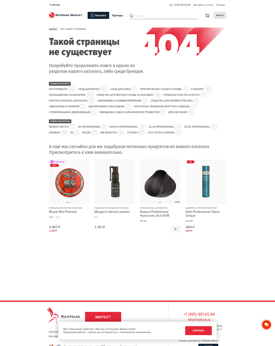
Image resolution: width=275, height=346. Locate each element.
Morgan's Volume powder (112, 212)
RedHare (67, 317)
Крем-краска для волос (154, 208)
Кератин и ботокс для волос (71, 100)
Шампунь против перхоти (201, 208)
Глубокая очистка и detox (183, 95)
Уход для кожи (122, 89)
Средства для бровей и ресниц (174, 100)
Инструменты (61, 89)
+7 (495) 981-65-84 (199, 315)
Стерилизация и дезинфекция (71, 112)
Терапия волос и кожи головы (163, 89)
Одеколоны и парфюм (66, 106)
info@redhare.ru (199, 319)
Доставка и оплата (203, 5)
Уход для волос (92, 89)
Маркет (103, 317)
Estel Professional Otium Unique (203, 214)
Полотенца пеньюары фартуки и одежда (164, 106)
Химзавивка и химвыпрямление (121, 100)
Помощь (220, 5)
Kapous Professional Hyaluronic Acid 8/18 (154, 214)
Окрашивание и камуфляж (70, 95)
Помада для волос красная (65, 208)
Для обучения (180, 112)
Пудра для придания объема (111, 208)
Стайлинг (200, 89)
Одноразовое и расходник (108, 106)
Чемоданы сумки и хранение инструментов (131, 112)
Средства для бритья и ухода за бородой (128, 95)
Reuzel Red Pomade (63, 212)
